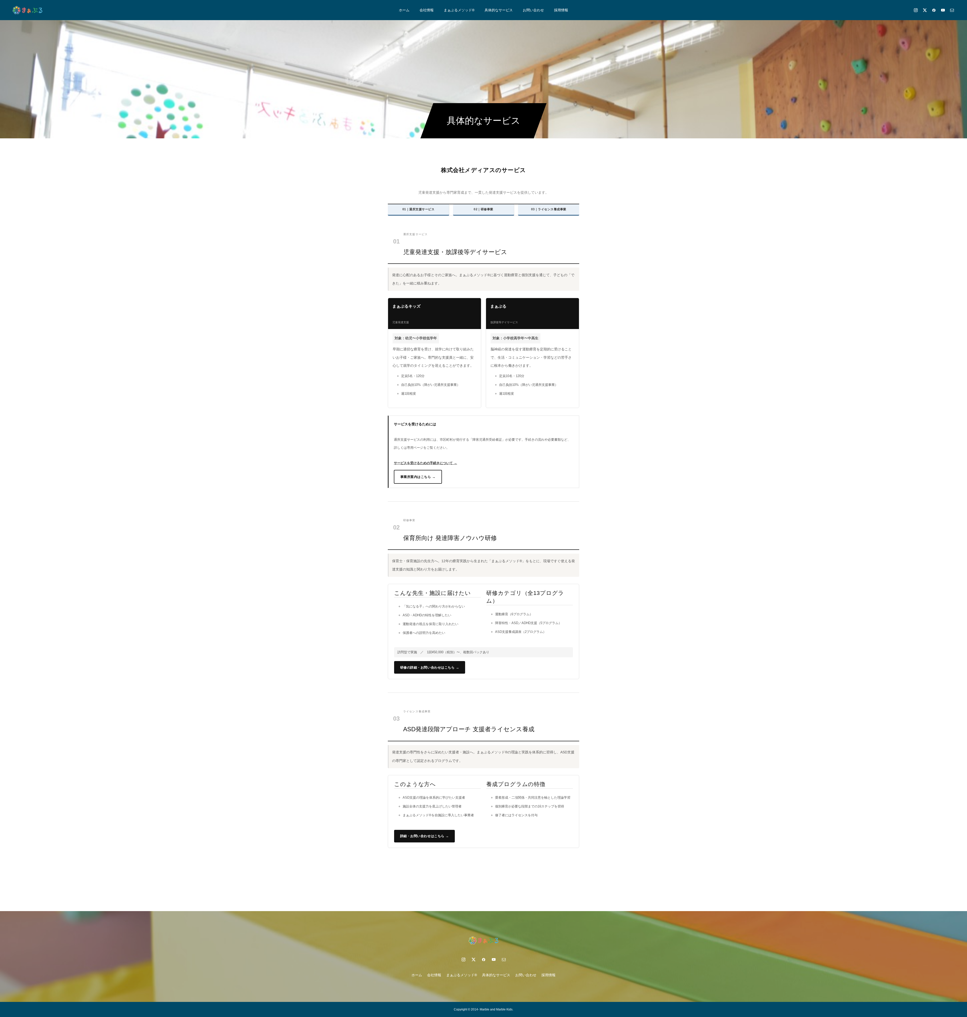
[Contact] (951, 10)
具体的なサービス (499, 10)
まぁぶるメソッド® (459, 10)
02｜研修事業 (483, 209)
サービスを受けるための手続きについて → (425, 463)
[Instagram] (915, 10)
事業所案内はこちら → (418, 477)
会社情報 (427, 10)
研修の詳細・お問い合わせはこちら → (429, 667)
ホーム (404, 10)
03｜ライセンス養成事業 (548, 209)
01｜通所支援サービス (418, 209)
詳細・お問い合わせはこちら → (424, 836)
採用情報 (561, 10)
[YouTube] (942, 10)
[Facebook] (933, 10)
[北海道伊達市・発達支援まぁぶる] (27, 10)
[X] (924, 10)
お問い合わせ (533, 10)
